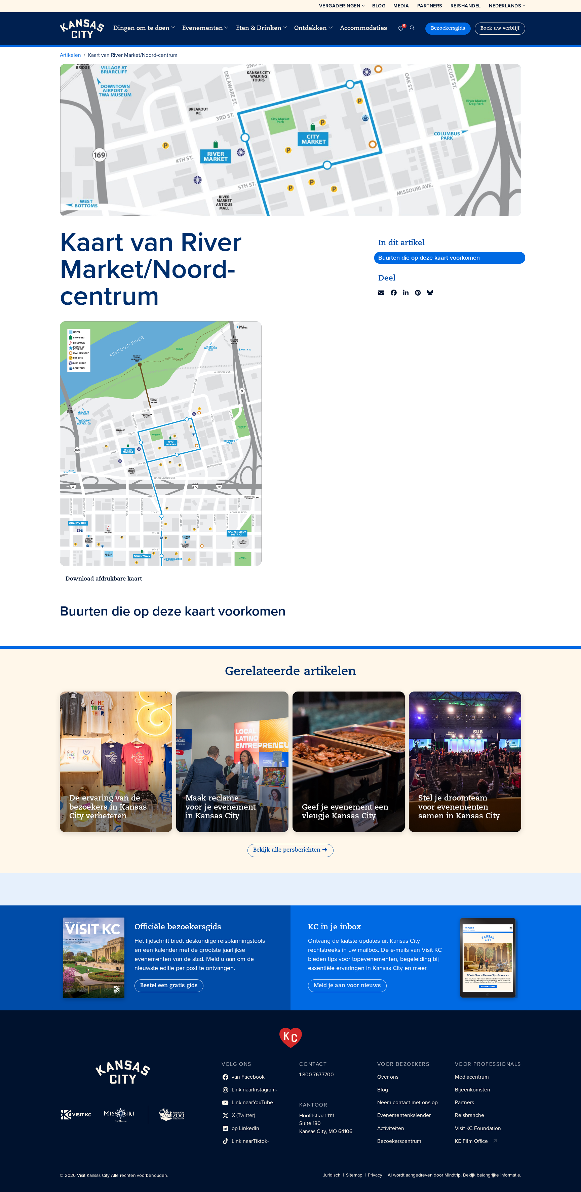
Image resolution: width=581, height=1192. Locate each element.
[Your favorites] (400, 28)
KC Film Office (471, 1141)
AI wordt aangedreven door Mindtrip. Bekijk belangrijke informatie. (454, 1175)
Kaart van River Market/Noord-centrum (133, 55)
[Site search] (412, 28)
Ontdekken (310, 28)
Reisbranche (469, 1115)
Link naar (249, 1091)
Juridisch (332, 1175)
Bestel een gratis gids (169, 986)
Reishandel (466, 5)
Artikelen (70, 55)
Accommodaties (363, 28)
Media (401, 5)
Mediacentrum (472, 1077)
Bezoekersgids (448, 28)
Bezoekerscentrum (399, 1141)
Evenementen (202, 28)
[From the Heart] (290, 1038)
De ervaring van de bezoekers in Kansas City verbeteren (108, 807)
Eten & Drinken (258, 28)
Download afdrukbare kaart (104, 579)
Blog (378, 5)
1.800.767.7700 (316, 1074)
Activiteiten (390, 1128)
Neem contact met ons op (407, 1102)
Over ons (387, 1077)
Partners (429, 5)
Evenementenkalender (404, 1115)
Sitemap (354, 1175)
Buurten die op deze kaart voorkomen (429, 257)
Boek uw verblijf (499, 28)
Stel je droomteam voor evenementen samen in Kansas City (459, 807)
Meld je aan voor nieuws (347, 986)
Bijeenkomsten (472, 1089)
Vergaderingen (339, 5)
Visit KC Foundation (478, 1128)
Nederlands (505, 5)
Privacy (375, 1175)
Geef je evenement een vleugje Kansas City (345, 812)
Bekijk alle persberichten (286, 850)
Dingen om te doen (141, 28)
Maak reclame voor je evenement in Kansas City (221, 807)
